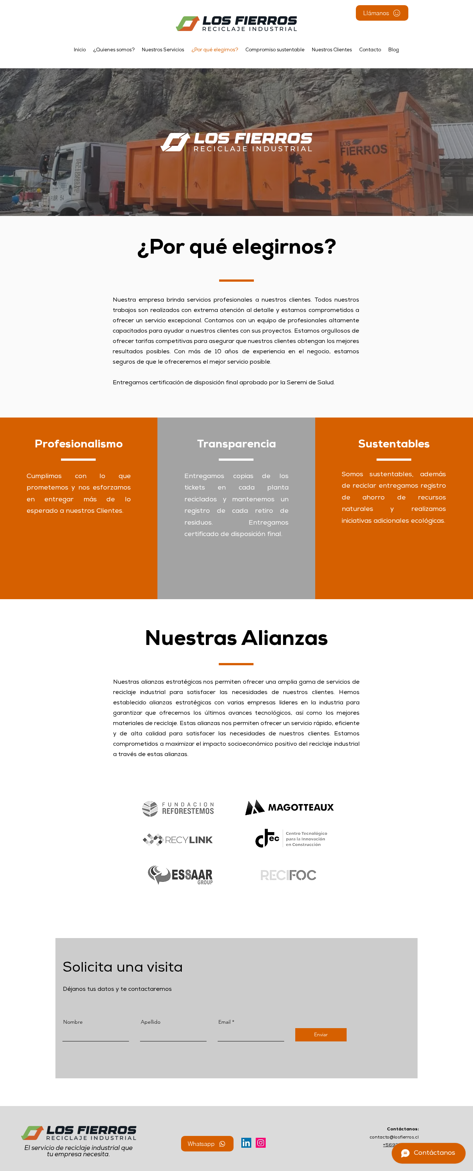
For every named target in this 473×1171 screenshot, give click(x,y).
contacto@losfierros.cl (394, 1138)
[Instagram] (261, 1143)
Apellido (150, 1021)
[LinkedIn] (246, 1143)
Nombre (73, 1021)
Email (224, 1021)
